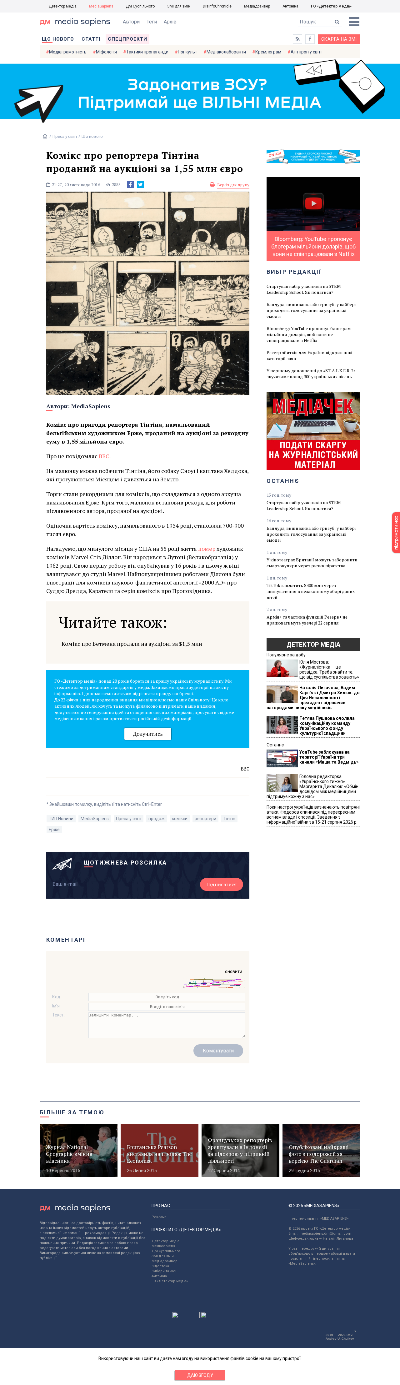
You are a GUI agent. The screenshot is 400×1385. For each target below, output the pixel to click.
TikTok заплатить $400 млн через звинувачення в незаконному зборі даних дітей (311, 591)
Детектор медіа (63, 6)
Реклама (159, 1217)
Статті (91, 39)
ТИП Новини (61, 818)
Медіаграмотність (68, 51)
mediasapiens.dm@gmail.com (325, 1234)
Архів (170, 22)
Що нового (58, 39)
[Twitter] (140, 184)
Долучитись (148, 733)
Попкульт (187, 51)
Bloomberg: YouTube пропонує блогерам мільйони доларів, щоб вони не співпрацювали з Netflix (309, 334)
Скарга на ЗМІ (339, 39)
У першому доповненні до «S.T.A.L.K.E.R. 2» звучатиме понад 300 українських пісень (311, 373)
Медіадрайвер (257, 6)
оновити (233, 971)
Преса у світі (64, 136)
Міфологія (106, 51)
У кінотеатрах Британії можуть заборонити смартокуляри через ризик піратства (312, 563)
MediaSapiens (101, 6)
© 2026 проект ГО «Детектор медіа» (319, 1229)
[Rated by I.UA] (186, 1316)
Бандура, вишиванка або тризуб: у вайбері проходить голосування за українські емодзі (311, 310)
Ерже (54, 829)
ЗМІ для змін (178, 6)
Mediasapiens (163, 1246)
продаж (156, 818)
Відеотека (160, 1266)
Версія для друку (233, 185)
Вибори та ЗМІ (164, 1271)
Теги (152, 22)
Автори (131, 22)
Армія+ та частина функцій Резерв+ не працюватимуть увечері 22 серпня (307, 620)
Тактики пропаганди (147, 51)
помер (206, 548)
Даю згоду (200, 1375)
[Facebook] (130, 184)
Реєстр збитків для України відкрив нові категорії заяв (309, 355)
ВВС (104, 456)
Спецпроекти (127, 39)
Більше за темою (72, 1112)
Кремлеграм (268, 51)
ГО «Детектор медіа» (331, 6)
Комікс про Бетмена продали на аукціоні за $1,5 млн (132, 643)
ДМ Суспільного (140, 6)
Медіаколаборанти (226, 51)
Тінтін (229, 818)
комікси (180, 818)
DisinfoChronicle (217, 6)
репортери (205, 818)
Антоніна (290, 6)
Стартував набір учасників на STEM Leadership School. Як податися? (304, 289)
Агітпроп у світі (306, 51)
